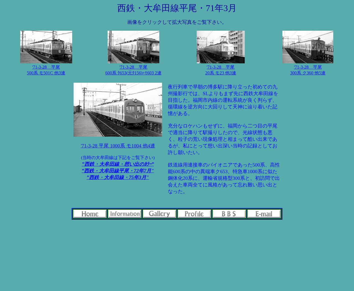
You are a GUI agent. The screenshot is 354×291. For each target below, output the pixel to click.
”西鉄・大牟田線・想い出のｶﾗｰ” (118, 164)
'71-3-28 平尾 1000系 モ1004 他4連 (118, 146)
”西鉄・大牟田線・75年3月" (118, 177)
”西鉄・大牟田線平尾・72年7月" (118, 170)
